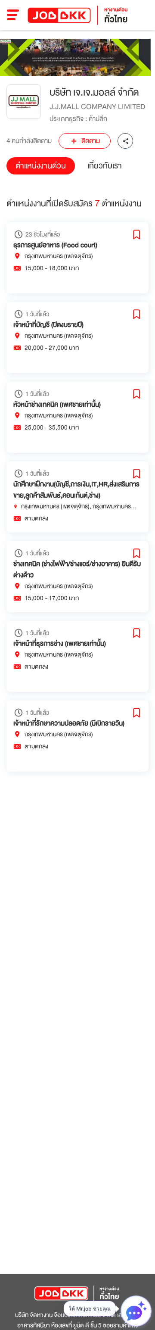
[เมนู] (13, 15)
